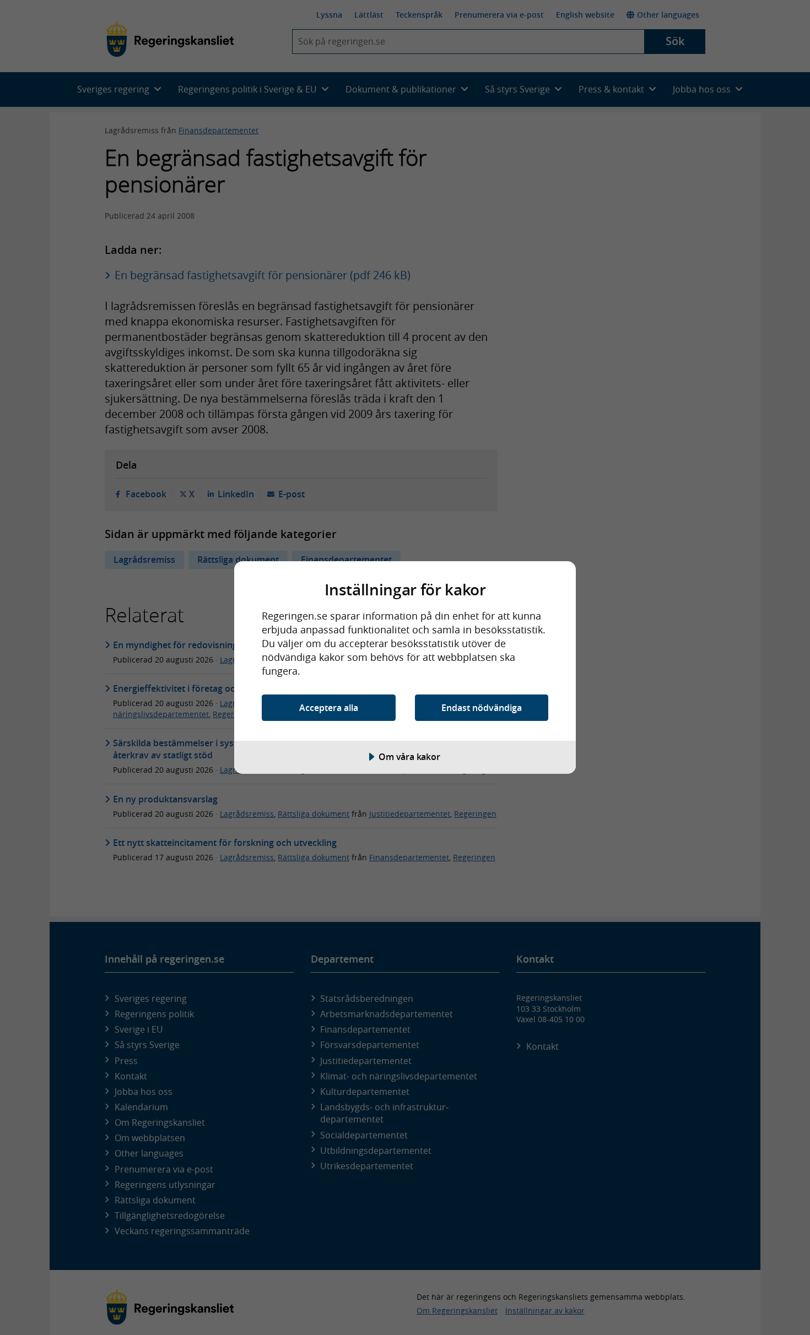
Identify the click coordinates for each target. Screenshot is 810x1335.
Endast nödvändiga (481, 708)
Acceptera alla (328, 708)
